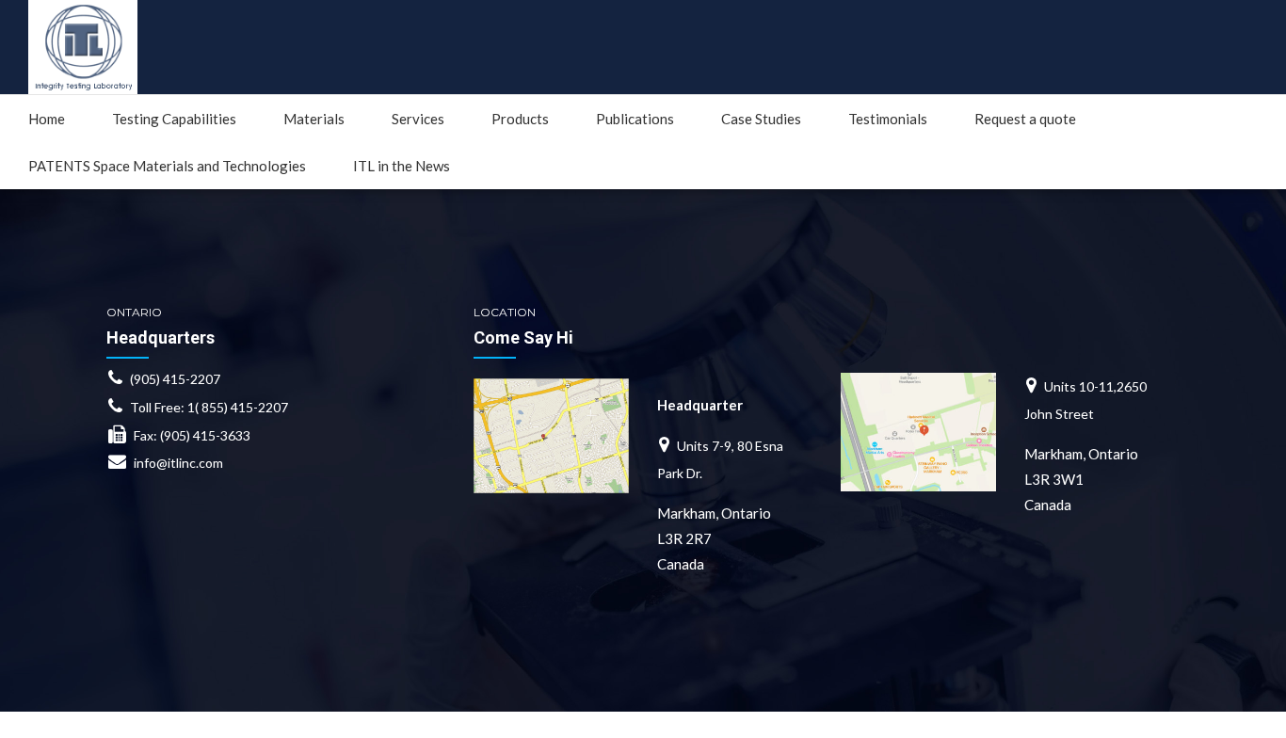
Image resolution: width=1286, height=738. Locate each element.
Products (520, 118)
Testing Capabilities (174, 118)
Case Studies (761, 118)
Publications (635, 118)
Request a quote (1025, 118)
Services (418, 118)
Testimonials (887, 118)
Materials (314, 118)
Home (46, 118)
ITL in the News (401, 165)
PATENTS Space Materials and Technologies (167, 165)
